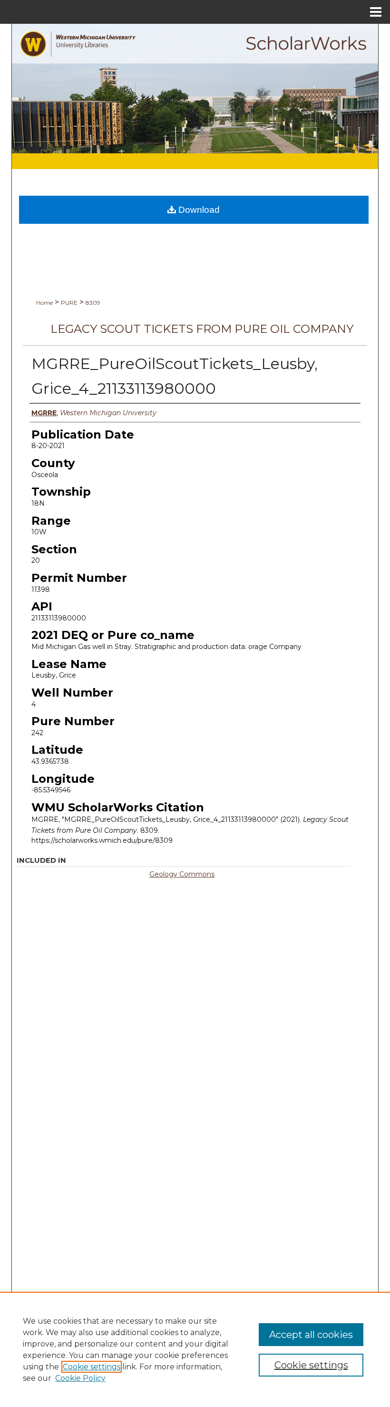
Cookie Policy (80, 1378)
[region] (195, 1349)
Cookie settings (91, 1366)
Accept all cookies (311, 1334)
